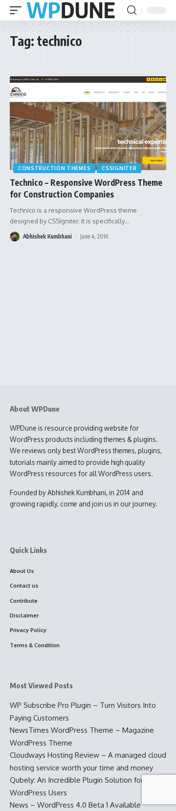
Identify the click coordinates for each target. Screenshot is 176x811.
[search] (132, 10)
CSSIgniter (119, 168)
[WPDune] (70, 10)
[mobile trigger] (18, 10)
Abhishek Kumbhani (47, 236)
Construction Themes (54, 168)
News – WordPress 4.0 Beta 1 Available (75, 805)
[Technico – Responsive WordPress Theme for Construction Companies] (88, 123)
